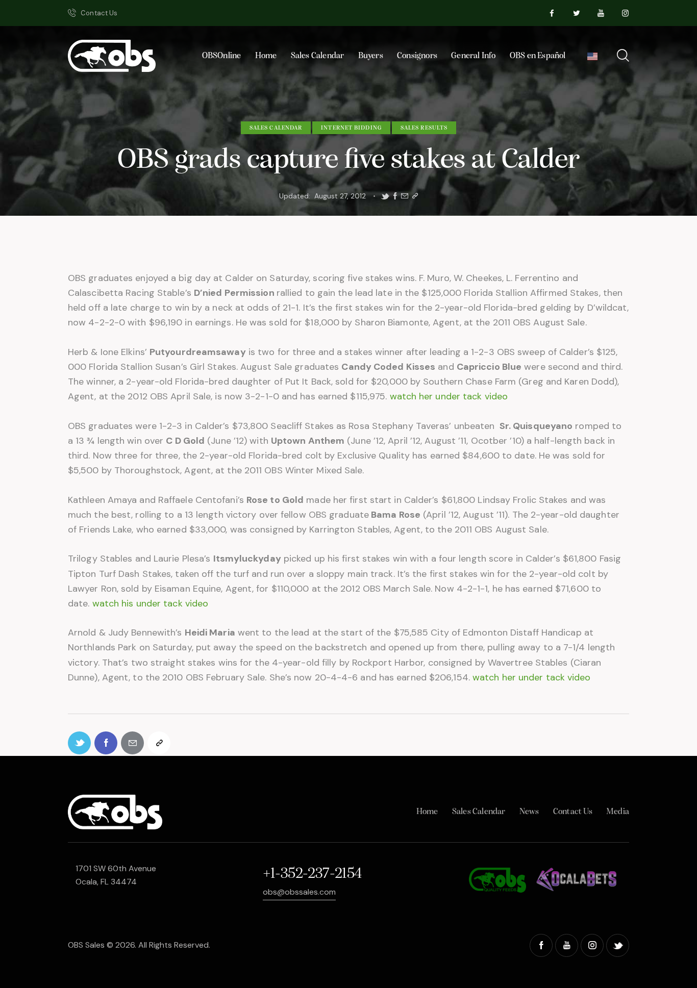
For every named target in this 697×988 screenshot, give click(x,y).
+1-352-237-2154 (312, 874)
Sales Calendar (276, 128)
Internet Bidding (351, 128)
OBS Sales (86, 945)
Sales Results (424, 128)
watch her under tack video (449, 396)
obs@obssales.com (299, 891)
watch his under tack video (150, 603)
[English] (592, 59)
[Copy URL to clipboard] (415, 196)
